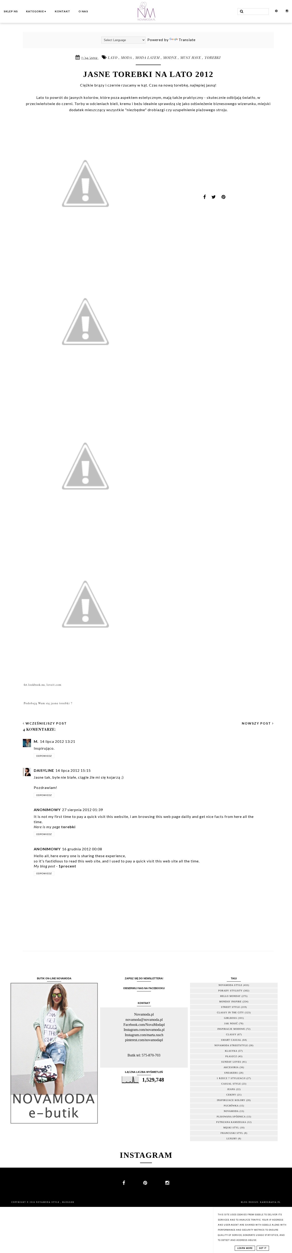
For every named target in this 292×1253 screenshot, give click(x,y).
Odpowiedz (44, 755)
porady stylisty (230, 990)
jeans (231, 1089)
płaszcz (231, 1056)
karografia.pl (270, 1202)
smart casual (231, 1040)
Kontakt (62, 11)
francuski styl (232, 1133)
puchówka (231, 1105)
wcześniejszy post (45, 723)
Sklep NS (11, 11)
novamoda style (230, 985)
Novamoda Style (48, 1202)
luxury (232, 1138)
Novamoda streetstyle (231, 1045)
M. (36, 741)
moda (127, 57)
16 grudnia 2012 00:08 (82, 849)
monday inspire (230, 1001)
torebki (212, 57)
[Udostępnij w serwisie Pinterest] (223, 198)
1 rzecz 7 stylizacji (231, 1078)
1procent (67, 866)
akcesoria (231, 1067)
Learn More (245, 1248)
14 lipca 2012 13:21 (57, 741)
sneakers (231, 1073)
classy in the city (230, 1012)
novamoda (231, 1111)
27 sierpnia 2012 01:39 (82, 809)
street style (230, 1007)
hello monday (230, 996)
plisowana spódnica (231, 1116)
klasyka (231, 1051)
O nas (83, 11)
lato (113, 57)
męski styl (231, 1127)
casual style (231, 1083)
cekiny (231, 1094)
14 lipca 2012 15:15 (73, 770)
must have (191, 57)
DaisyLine (44, 770)
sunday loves (231, 1062)
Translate (187, 39)
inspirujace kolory (231, 1100)
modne (170, 57)
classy (231, 1034)
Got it (262, 1248)
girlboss (230, 1018)
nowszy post (257, 723)
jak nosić (231, 1023)
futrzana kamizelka (231, 1122)
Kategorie (36, 11)
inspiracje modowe (231, 1029)
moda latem (148, 57)
